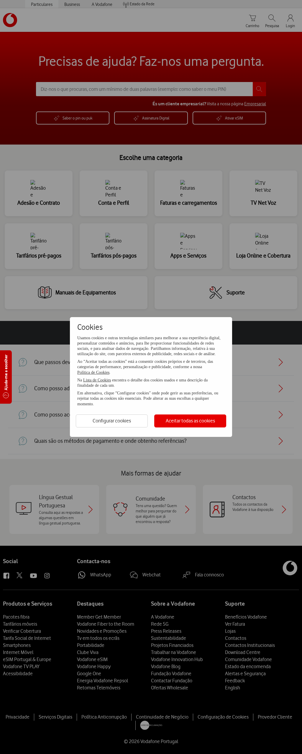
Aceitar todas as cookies (190, 421)
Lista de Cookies (97, 380)
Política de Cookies (93, 372)
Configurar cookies (112, 421)
